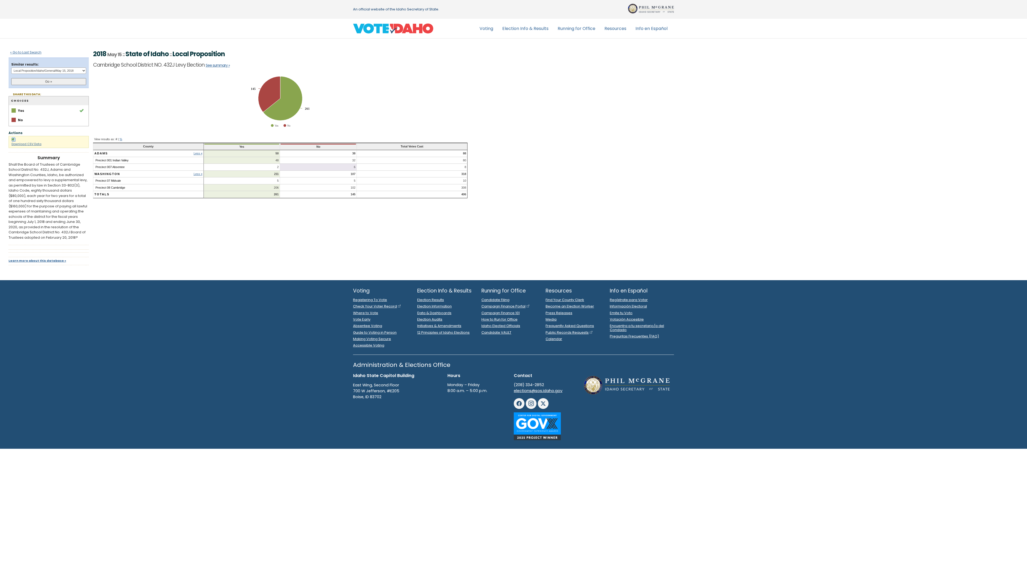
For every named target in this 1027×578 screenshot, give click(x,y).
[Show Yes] (275, 125)
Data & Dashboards (434, 312)
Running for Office (576, 28)
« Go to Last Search (25, 52)
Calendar (554, 338)
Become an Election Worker (570, 306)
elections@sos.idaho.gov (538, 390)
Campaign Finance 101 (500, 312)
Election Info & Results (525, 28)
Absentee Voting (367, 325)
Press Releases (559, 312)
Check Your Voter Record (375, 306)
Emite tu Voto (621, 312)
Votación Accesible (627, 319)
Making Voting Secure (372, 338)
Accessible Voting (368, 345)
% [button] (121, 139)
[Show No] (287, 125)
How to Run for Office (499, 319)
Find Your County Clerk (565, 299)
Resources (615, 28)
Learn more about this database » (37, 260)
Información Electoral (628, 306)
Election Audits (429, 319)
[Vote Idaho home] (393, 29)
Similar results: (25, 64)
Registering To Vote (370, 299)
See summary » (218, 65)
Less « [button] (198, 153)
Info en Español (651, 28)
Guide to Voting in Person (375, 332)
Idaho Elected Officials (500, 325)
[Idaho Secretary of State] (651, 8)
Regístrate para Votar (629, 299)
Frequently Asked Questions (570, 325)
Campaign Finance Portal (503, 306)
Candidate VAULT (496, 332)
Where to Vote (365, 312)
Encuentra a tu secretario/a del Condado (637, 327)
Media (551, 319)
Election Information (434, 306)
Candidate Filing (495, 299)
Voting (486, 28)
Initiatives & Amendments (439, 325)
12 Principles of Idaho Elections (443, 332)
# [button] (116, 139)
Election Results (430, 299)
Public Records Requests (567, 332)
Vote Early (361, 319)
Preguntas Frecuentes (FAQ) (634, 336)
